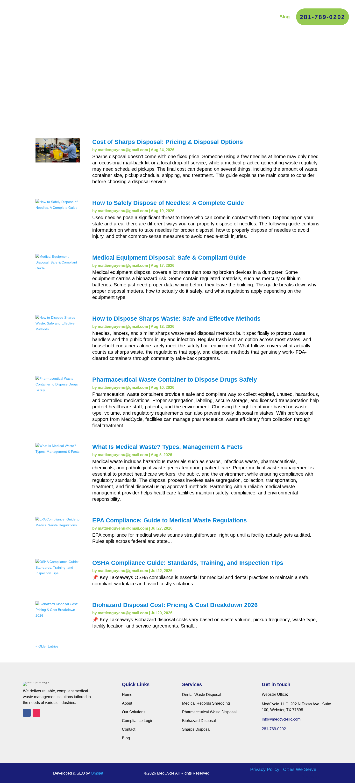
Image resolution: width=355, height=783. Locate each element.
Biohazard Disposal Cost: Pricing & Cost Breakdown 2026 (175, 604)
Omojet (97, 773)
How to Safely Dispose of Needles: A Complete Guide (168, 202)
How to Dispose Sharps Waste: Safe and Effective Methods (176, 318)
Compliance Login (229, 16)
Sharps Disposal (196, 729)
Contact (264, 16)
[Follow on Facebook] (27, 713)
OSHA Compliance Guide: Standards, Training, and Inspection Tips (187, 562)
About (128, 16)
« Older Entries (47, 646)
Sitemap (310, 776)
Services (151, 16)
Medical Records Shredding (206, 703)
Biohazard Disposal (199, 721)
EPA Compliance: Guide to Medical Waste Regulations (169, 520)
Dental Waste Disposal (201, 695)
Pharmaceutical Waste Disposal (209, 712)
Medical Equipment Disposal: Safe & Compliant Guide (169, 257)
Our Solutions (187, 16)
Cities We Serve (299, 769)
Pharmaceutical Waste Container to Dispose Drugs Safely (174, 379)
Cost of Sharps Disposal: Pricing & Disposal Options (167, 141)
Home (127, 695)
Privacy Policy (264, 769)
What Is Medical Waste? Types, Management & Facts (167, 446)
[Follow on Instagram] (36, 713)
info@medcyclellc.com (281, 719)
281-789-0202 (322, 17)
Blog (284, 16)
